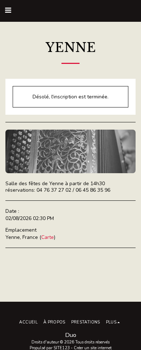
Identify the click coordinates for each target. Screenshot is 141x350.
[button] (8, 10)
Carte (47, 237)
